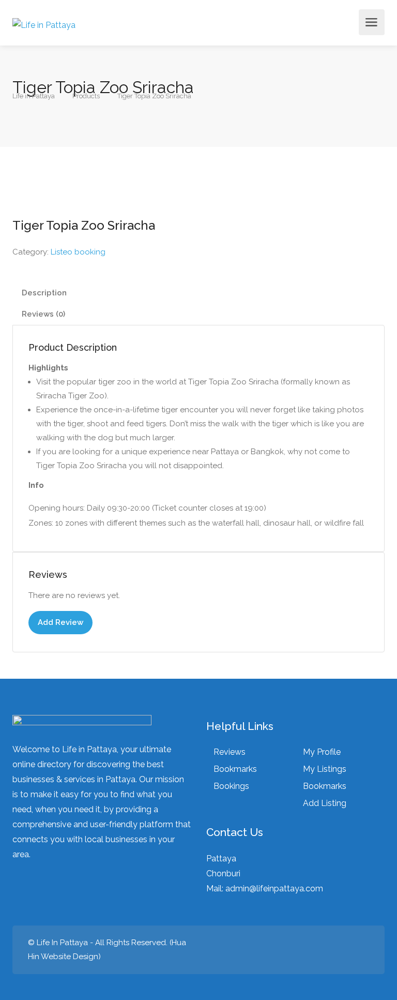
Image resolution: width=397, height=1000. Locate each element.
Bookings (231, 786)
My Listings (324, 769)
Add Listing (324, 803)
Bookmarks (235, 769)
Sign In (350, 25)
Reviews (229, 752)
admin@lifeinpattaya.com (274, 888)
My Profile (322, 752)
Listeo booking (78, 252)
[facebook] (362, 950)
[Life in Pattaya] (43, 22)
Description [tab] (44, 292)
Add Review (60, 622)
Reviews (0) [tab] (43, 314)
